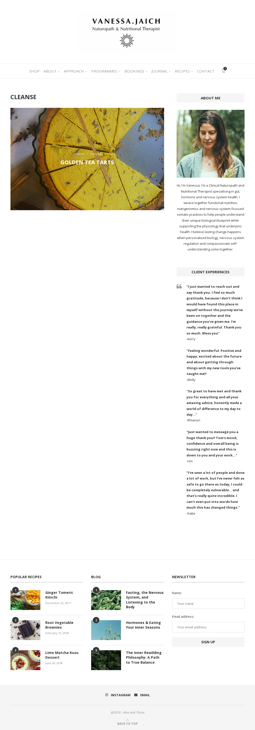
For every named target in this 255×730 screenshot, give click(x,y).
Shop (34, 71)
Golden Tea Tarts (87, 162)
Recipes (182, 71)
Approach (74, 71)
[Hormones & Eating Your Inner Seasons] (106, 630)
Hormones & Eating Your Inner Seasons (143, 625)
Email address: (183, 616)
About (50, 71)
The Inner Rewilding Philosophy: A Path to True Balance (144, 657)
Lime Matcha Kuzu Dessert (61, 655)
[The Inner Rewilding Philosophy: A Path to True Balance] (106, 660)
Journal (159, 71)
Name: (177, 593)
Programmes (104, 71)
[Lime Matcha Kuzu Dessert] (25, 660)
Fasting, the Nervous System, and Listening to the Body (145, 599)
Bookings (134, 71)
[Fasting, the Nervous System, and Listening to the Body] (106, 600)
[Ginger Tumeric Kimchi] (25, 600)
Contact (205, 71)
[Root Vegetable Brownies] (25, 630)
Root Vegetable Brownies (59, 625)
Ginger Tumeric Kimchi (59, 595)
